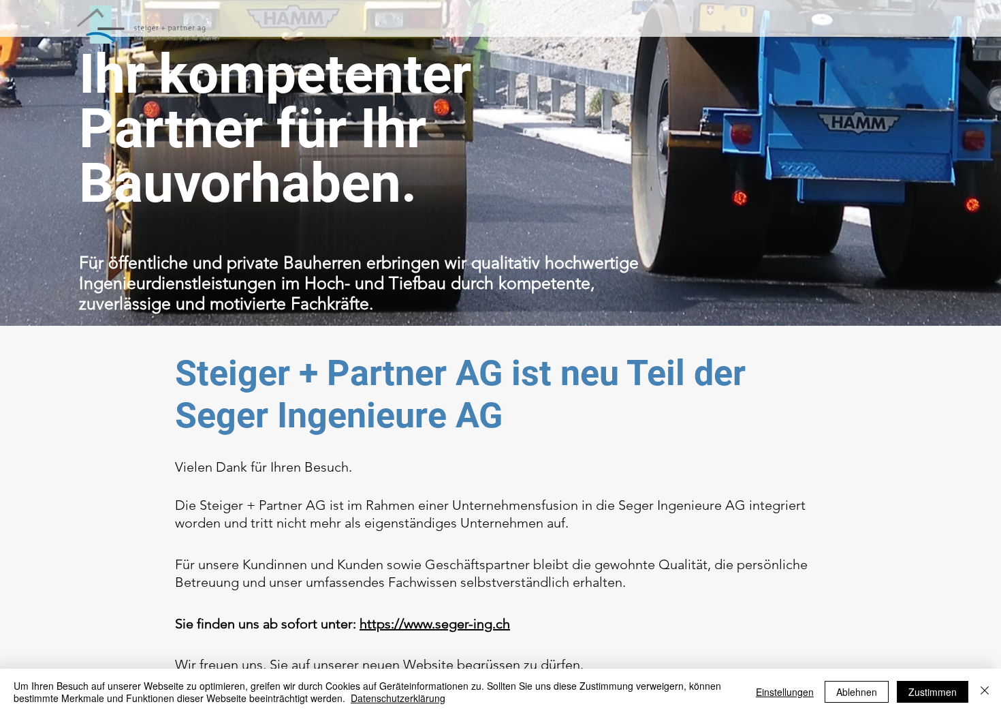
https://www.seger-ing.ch (435, 623)
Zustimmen (932, 692)
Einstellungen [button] (785, 692)
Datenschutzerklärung (398, 698)
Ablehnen (856, 692)
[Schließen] (984, 692)
